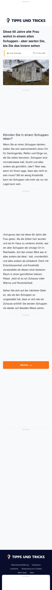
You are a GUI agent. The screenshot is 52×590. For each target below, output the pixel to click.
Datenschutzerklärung (20, 564)
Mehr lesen (22, 572)
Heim (32, 572)
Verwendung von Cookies (31, 568)
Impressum (36, 564)
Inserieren (14, 568)
